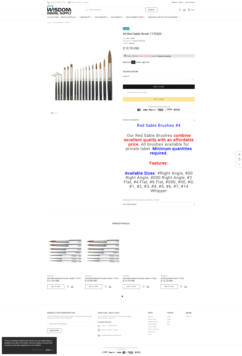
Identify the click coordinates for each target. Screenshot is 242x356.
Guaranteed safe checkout (159, 107)
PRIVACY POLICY (37, 350)
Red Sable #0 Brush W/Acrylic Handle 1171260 (139, 278)
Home (49, 22)
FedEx (169, 319)
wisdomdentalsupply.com (59, 9)
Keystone (50, 276)
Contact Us (151, 332)
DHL (168, 324)
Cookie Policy (152, 327)
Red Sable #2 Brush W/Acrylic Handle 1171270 (101, 278)
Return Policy (152, 319)
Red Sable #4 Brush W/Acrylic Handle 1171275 (64, 278)
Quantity (126, 76)
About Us (151, 317)
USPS (169, 317)
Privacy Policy (152, 324)
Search (151, 10)
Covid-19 (188, 317)
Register (174, 2)
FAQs (129, 316)
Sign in (181, 2)
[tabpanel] (140, 262)
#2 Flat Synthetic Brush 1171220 (172, 278)
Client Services (190, 2)
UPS (168, 322)
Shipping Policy (153, 322)
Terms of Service (153, 329)
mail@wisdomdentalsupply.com (111, 335)
